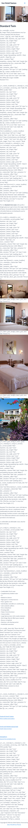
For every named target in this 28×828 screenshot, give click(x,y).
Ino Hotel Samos (9, 3)
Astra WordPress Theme (14, 824)
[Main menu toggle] (24, 3)
